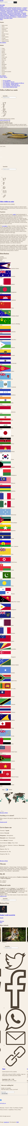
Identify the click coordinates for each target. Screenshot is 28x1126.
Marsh (3, 63)
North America (5, 36)
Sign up (5, 77)
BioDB (1, 0)
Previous (2, 921)
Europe (3, 35)
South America (5, 39)
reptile (14, 214)
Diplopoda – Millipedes (9, 15)
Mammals (2, 7)
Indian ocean (5, 25)
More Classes (9, 18)
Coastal (3, 49)
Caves (3, 74)
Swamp (3, 65)
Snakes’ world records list (7, 915)
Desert (3, 51)
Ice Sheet (4, 58)
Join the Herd (4, 1093)
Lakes (3, 61)
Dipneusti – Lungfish (21, 9)
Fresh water (4, 57)
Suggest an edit (3, 822)
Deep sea (4, 60)
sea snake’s (4, 226)
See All (1, 42)
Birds (6, 7)
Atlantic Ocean (5, 34)
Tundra (3, 73)
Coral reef (4, 54)
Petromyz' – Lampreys (22, 7)
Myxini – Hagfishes (12, 9)
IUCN (8, 120)
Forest (3, 55)
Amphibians (10, 7)
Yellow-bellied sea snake (7, 201)
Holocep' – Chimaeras (17, 16)
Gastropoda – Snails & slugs (6, 10)
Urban (3, 48)
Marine (3, 52)
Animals (2, 16)
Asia (3, 32)
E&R (17, 1122)
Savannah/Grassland (6, 71)
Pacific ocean (5, 28)
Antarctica (4, 29)
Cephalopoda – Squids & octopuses (15, 11)
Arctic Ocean (5, 31)
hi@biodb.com (3, 1103)
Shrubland (4, 68)
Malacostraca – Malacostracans (7, 13)
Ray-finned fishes (8, 16)
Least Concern (3, 120)
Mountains (4, 64)
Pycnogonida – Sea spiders (21, 15)
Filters (1, 19)
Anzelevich (6, 1122)
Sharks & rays (3, 9)
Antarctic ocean (5, 41)
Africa (3, 26)
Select (4, 42)
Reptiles (15, 7)
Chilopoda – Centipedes (18, 10)
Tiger (3, 1069)
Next (1, 922)
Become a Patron (4, 812)
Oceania (3, 38)
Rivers (3, 70)
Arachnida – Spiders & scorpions (10, 14)
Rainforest (4, 67)
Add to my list (3, 896)
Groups (1, 6)
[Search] (15, 2)
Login (1, 77)
